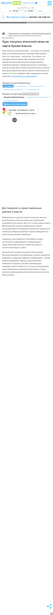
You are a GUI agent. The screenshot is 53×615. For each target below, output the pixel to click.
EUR (25, 11)
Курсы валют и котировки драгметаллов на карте (30, 33)
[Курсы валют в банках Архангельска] (11, 5)
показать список (11, 100)
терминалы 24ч (33, 89)
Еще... (40, 11)
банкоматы (21, 86)
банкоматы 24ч (36, 86)
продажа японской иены (38, 97)
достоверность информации (24, 76)
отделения (8, 86)
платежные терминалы (13, 89)
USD (10, 11)
